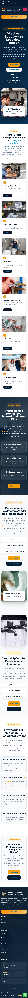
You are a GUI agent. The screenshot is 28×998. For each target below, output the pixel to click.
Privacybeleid (4, 992)
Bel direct (14, 16)
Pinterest (3, 943)
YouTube (3, 955)
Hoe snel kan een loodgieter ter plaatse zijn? (14, 759)
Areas (2, 927)
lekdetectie (6, 526)
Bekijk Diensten (14, 709)
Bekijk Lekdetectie (14, 563)
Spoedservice (4, 930)
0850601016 (6, 1)
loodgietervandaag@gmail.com (10, 3)
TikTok (2, 949)
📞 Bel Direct (14, 64)
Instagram (3, 941)
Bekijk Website (14, 877)
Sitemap (3, 933)
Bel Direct (7, 195)
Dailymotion (4, 952)
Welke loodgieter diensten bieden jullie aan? (14, 813)
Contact (3, 925)
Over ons (3, 922)
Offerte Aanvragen (14, 69)
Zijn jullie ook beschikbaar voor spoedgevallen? (14, 795)
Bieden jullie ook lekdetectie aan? (14, 777)
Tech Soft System (17, 995)
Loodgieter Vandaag (9, 146)
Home (2, 919)
